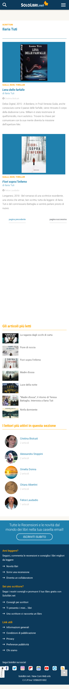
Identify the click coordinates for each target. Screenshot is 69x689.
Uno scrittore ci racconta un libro (24, 613)
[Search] (4, 5)
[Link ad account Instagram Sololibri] (22, 668)
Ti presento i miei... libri (19, 607)
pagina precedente (17, 219)
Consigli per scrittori (17, 602)
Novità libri (12, 566)
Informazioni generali (17, 627)
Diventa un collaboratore (19, 577)
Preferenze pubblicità (17, 644)
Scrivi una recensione (17, 572)
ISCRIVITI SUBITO (34, 537)
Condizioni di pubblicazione (21, 633)
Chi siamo (11, 650)
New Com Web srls (41, 676)
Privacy (10, 638)
